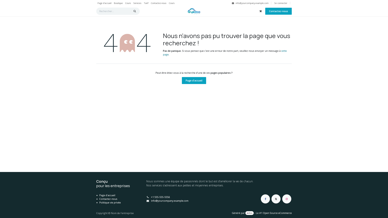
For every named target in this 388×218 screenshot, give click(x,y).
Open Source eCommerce (277, 213)
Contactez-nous (278, 11)
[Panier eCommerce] (260, 11)
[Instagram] (286, 198)
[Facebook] (265, 198)
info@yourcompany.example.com (169, 200)
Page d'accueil (194, 80)
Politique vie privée (110, 202)
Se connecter (280, 3)
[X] (276, 198)
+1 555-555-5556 (160, 197)
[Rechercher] (135, 11)
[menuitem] (104, 3)
